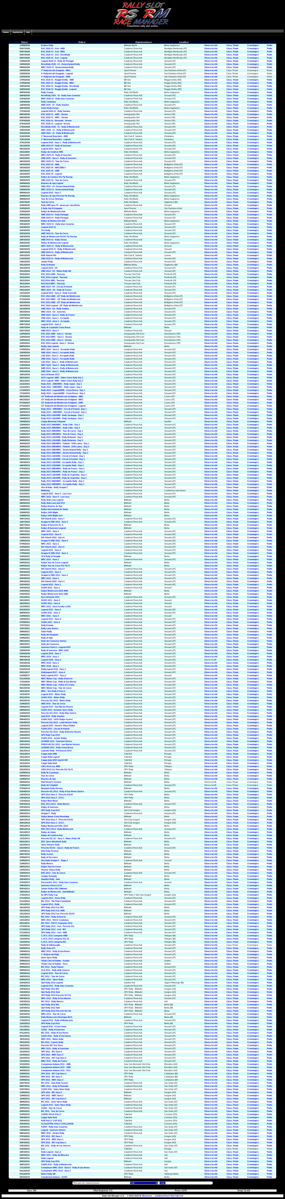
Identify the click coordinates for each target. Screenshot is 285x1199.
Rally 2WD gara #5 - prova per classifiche (60, 205)
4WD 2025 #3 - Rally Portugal (54, 215)
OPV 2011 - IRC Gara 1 (51, 1136)
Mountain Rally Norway (52, 788)
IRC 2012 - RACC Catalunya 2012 (56, 923)
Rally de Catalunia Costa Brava (55, 327)
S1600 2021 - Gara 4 (50, 603)
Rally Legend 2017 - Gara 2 (53, 675)
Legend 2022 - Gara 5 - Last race (56, 494)
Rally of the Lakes (49, 857)
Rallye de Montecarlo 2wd (53, 211)
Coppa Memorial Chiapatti (53, 421)
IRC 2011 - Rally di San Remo (54, 1033)
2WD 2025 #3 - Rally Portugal (54, 218)
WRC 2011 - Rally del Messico (55, 1155)
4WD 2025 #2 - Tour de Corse (54, 233)
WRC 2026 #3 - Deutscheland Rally (57, 67)
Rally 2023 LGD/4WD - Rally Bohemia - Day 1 (62, 437)
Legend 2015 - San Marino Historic (57, 707)
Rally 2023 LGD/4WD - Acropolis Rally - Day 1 (62, 462)
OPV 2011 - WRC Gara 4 (52, 1055)
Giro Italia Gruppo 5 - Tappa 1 (54, 860)
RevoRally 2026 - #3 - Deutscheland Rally (60, 64)
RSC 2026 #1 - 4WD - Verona (54, 114)
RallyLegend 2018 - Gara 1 (53, 669)
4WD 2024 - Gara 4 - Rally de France (58, 315)
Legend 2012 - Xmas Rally (53, 898)
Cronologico (253, 45)
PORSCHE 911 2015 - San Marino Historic (60, 744)
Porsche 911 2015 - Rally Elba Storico (58, 713)
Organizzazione (142, 42)
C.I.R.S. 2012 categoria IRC (53, 942)
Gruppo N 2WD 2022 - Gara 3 (54, 553)
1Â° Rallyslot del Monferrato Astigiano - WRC (62, 399)
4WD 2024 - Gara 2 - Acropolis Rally (58, 352)
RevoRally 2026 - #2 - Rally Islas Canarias (60, 95)
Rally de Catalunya (50, 773)
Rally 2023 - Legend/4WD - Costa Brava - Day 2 (63, 393)
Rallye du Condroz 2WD (52, 152)
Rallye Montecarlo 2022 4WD (54, 591)
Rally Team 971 (48, 948)
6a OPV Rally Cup (49, 895)
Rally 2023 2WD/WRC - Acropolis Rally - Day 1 (62, 481)
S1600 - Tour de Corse (51, 1108)
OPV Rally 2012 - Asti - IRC (53, 929)
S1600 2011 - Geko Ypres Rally (55, 1089)
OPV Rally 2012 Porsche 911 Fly (56, 995)
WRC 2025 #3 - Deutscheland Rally (57, 189)
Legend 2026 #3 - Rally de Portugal (57, 61)
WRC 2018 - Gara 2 (50, 663)
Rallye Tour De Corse (51, 867)
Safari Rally (46, 631)
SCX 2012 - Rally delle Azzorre (55, 970)
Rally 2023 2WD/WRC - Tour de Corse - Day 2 (62, 434)
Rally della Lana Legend (52, 500)
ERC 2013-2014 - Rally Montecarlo (57, 829)
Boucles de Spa (48, 779)
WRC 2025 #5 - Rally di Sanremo (56, 155)
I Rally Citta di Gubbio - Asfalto (55, 961)
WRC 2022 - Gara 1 (50, 578)
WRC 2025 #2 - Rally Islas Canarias (57, 224)
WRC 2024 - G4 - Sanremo (53, 312)
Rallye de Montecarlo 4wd (53, 221)
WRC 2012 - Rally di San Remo (55, 951)
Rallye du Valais (48, 832)
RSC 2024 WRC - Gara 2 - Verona (56, 337)
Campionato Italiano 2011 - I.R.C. (56, 1070)
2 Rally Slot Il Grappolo (51, 208)
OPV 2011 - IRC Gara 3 (51, 1077)
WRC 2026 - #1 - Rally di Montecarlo (58, 130)
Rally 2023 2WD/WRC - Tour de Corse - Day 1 (62, 431)
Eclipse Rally (47, 45)
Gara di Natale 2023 (50, 374)
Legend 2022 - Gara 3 (51, 550)
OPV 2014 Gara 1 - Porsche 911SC (57, 820)
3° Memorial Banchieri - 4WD (54, 136)
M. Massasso (146, 1196)
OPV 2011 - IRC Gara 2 (51, 1092)
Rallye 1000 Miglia (49, 512)
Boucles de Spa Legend (52, 183)
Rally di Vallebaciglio (50, 945)
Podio (269, 45)
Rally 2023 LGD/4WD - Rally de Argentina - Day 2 (64, 478)
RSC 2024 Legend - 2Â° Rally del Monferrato (61, 305)
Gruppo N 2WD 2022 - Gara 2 (54, 575)
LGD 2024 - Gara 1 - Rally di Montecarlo (59, 362)
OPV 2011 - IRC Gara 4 (51, 1052)
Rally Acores (47, 854)
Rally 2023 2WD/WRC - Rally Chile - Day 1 (60, 425)
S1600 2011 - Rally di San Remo (56, 1036)
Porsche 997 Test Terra (52, 1045)
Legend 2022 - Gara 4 (51, 534)
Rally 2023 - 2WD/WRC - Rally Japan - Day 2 (61, 387)
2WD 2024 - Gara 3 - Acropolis (55, 318)
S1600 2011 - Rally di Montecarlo (56, 1164)
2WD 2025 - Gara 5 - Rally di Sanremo (58, 158)
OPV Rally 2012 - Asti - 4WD (54, 932)
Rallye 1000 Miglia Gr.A (52, 515)
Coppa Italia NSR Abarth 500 (54, 760)
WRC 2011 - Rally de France (54, 1061)
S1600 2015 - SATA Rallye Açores (57, 719)
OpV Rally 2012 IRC (50, 989)
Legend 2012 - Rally (50, 904)
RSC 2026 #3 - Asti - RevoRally (55, 55)
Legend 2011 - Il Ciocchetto (53, 1026)
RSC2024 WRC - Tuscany (53, 283)
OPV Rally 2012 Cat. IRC (52, 907)
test (43, 1149)
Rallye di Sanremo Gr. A (52, 525)
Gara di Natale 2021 (50, 597)
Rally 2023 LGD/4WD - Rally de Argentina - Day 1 (64, 475)
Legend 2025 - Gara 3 (51, 193)
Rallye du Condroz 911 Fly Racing (56, 177)
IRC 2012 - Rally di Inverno (53, 917)
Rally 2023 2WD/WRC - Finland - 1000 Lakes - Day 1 (65, 443)
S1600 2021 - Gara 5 (50, 600)
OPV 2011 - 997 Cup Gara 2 (53, 1099)
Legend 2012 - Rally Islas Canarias (57, 986)
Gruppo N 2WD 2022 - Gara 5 (54, 522)
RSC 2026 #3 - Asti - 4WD (53, 48)
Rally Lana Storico (49, 628)
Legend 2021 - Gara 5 (51, 609)
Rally (81, 42)
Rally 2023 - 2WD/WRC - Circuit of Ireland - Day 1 (64, 409)
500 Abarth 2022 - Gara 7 (52, 519)
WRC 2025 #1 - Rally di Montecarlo (57, 246)
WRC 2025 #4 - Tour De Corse (55, 161)
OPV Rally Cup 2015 (50, 735)
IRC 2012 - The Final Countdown (56, 901)
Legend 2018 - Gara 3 (51, 653)
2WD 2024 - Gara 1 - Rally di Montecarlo (59, 371)
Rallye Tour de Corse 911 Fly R (55, 566)
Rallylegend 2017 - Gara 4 (53, 672)
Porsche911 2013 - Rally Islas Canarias (59, 882)
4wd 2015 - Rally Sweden (52, 716)
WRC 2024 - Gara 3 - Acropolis (55, 321)
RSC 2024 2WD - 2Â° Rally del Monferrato (60, 302)
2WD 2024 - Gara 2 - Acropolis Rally (58, 359)
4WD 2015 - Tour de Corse (53, 704)
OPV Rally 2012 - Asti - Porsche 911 (57, 926)
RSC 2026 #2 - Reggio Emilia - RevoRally (60, 86)
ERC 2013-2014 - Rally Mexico (55, 804)
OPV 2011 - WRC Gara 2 (52, 1095)
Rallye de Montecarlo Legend (54, 243)
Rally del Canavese (50, 644)
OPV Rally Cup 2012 (50, 1023)
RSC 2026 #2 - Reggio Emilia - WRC (57, 83)
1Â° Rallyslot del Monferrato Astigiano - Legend (63, 406)
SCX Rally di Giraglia (50, 556)
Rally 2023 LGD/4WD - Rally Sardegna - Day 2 (62, 418)
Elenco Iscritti (211, 45)
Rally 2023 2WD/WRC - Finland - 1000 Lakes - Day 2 (65, 446)
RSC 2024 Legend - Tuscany (54, 277)
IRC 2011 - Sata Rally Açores (54, 1083)
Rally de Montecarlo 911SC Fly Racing (59, 236)
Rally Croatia (47, 92)
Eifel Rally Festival (49, 851)
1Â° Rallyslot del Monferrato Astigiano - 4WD (62, 396)
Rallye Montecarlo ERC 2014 (54, 826)
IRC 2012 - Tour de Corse (52, 976)
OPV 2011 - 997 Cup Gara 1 (53, 1142)
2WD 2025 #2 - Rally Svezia (54, 240)
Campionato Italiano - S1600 (54, 1177)
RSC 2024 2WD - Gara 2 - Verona (56, 340)
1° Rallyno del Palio (50, 954)
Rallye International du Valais (54, 509)
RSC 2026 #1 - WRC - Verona (54, 117)
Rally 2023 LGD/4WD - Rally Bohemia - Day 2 (62, 440)
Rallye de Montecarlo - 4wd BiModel (57, 892)
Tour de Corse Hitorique (52, 199)
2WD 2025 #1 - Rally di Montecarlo (57, 258)
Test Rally (45, 230)
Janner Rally (47, 262)
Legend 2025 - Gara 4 (51, 149)
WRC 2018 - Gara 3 (50, 657)
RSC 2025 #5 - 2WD (50, 171)
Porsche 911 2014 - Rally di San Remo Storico (62, 791)
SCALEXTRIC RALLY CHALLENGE (57, 1124)
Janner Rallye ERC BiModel (54, 888)
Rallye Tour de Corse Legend (54, 562)
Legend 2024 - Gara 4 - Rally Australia (59, 293)
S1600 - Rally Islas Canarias (54, 1127)
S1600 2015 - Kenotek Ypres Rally (57, 710)
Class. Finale (232, 45)
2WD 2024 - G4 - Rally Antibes (55, 309)
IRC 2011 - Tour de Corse (52, 1111)
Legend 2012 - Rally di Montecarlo (57, 1020)
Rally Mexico (47, 863)
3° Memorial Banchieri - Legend (55, 139)
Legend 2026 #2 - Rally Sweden (55, 111)
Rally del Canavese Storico (53, 641)
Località (183, 42)
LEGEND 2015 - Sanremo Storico (56, 741)
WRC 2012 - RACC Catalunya (55, 920)
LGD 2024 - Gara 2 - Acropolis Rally (57, 356)
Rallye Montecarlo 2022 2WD (54, 594)
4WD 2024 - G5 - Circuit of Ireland (56, 287)
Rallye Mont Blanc (49, 801)
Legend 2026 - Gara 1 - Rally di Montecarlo (61, 142)
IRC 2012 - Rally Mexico (52, 1001)
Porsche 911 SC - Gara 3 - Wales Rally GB (60, 838)
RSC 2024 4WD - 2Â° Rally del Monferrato (60, 296)
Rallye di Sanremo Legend (53, 528)
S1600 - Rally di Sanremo (53, 1030)
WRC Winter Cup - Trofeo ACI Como (57, 685)
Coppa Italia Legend (50, 757)
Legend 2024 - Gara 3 (51, 324)
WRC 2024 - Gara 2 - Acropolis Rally (58, 349)
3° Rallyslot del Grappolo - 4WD (55, 77)
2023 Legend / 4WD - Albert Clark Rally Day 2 (62, 381)
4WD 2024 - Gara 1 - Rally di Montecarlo (59, 368)
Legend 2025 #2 (48, 227)
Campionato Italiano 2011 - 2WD (56, 1067)
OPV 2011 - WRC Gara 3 (52, 1080)
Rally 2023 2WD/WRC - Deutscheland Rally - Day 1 (64, 450)
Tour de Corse (47, 202)
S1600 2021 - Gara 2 (50, 622)
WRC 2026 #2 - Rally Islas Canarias (57, 99)
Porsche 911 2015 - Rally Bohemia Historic (61, 732)
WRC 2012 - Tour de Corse (53, 1014)
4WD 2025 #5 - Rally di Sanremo (56, 146)
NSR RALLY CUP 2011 (51, 1120)
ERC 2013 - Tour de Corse (53, 873)
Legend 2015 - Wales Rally (53, 694)
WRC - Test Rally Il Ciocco (53, 691)
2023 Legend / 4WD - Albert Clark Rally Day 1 (62, 378)
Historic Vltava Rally (50, 870)
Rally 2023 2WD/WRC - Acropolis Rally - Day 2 (62, 484)
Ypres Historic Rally (50, 845)
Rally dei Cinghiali (49, 785)
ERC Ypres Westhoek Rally (53, 841)
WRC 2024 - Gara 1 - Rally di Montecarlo (60, 365)
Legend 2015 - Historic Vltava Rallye (58, 725)
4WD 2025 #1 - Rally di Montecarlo (57, 252)
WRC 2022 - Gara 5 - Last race (55, 497)
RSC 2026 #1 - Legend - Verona (55, 124)
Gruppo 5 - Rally (48, 813)
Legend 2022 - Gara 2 (51, 572)
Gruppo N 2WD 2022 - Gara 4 (54, 541)
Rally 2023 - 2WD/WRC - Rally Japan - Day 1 (61, 384)
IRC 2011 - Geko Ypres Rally (54, 1102)
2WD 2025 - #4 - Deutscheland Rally (58, 186)
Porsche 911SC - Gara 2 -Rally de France (60, 848)
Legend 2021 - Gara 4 (51, 619)
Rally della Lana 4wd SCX (53, 503)
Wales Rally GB (48, 1174)
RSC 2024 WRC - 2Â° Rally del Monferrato (60, 299)
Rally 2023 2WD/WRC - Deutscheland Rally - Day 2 (64, 453)
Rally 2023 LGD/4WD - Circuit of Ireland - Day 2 (63, 459)
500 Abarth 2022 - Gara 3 (52, 581)
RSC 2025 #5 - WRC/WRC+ (53, 167)
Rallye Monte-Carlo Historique (55, 816)
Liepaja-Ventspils (49, 876)
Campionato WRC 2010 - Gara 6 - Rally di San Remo (65, 1167)
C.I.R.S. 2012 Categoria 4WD (54, 936)
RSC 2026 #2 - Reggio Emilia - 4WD (57, 80)
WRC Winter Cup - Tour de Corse (56, 688)
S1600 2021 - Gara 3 (50, 613)
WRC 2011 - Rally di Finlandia (54, 1086)
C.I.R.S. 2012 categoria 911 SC (55, 939)
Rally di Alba (47, 638)
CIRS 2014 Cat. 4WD (50, 766)
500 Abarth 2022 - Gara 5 (52, 547)
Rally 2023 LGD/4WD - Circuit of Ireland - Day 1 (63, 456)
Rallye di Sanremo (49, 807)
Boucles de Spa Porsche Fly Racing (58, 196)
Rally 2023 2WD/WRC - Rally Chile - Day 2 (60, 428)
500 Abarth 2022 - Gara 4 (52, 569)
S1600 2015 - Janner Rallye (54, 738)
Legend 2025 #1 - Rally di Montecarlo (58, 249)
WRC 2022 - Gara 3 (50, 544)
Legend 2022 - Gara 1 (51, 584)
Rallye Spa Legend (50, 346)
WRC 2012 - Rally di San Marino (56, 998)
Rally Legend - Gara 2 (51, 1152)
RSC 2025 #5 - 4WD (50, 164)
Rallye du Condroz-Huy (52, 835)
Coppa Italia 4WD (49, 754)
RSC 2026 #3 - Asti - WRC (53, 51)
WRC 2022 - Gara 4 (50, 531)
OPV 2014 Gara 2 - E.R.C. (52, 798)
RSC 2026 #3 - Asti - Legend (54, 58)
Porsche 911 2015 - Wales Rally (56, 700)
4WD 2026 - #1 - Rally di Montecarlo (57, 133)
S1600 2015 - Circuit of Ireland (55, 729)
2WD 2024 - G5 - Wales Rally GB (56, 271)
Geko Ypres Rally (49, 957)
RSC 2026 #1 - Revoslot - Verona (56, 120)
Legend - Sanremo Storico (53, 1130)
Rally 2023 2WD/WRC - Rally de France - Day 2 (63, 472)
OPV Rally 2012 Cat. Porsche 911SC (58, 914)
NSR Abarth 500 (48, 255)
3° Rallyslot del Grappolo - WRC (56, 70)
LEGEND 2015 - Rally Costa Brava (57, 747)
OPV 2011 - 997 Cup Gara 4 (53, 1058)
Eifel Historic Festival (51, 782)
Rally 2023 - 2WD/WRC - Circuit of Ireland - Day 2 (64, 412)
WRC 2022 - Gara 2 (50, 559)
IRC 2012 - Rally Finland (52, 967)
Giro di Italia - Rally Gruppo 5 (54, 487)
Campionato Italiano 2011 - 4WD (56, 1064)
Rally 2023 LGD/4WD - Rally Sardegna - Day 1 (62, 415)
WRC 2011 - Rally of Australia (55, 1048)
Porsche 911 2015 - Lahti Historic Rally (59, 722)
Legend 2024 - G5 (49, 268)
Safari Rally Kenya (50, 108)
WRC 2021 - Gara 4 (50, 616)
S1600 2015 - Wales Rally (53, 697)
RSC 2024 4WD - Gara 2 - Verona (56, 334)
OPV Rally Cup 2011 (50, 1161)
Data (23, 42)
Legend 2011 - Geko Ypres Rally (56, 1105)
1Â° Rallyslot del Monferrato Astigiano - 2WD (62, 403)
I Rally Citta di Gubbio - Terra (54, 964)
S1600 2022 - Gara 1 (50, 588)
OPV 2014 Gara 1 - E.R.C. (52, 823)
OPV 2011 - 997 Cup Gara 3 (53, 1073)
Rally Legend (47, 1158)
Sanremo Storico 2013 (51, 885)
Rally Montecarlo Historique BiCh (56, 1017)
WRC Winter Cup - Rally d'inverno (56, 678)
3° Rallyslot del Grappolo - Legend (57, 73)
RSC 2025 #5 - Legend (51, 174)
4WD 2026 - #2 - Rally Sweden (55, 105)
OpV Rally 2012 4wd (50, 992)
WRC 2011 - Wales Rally (52, 1039)
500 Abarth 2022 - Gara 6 (52, 537)
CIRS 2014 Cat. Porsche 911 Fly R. (57, 769)
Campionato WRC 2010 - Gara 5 (56, 1171)
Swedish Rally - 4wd (50, 879)
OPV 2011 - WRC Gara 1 (52, 1139)
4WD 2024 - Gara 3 (50, 330)
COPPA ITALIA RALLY (51, 1114)
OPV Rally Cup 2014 (50, 810)
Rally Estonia (47, 625)
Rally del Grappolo (49, 635)
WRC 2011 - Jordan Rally (52, 1133)
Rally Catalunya (48, 102)
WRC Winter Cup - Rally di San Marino (58, 682)
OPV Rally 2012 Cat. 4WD (53, 910)
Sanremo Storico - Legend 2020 (56, 647)
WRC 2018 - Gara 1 (50, 666)
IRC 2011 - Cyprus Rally (52, 1042)
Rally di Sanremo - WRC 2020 (55, 650)
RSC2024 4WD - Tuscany (52, 280)
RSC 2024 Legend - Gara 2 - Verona (57, 343)
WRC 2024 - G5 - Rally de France (56, 290)
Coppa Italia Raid (49, 763)
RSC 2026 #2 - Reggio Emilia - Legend (58, 89)
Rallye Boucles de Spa (51, 506)
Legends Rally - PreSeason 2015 (56, 751)
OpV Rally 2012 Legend (52, 983)
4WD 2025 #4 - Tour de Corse (54, 180)
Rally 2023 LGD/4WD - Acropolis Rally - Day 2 (62, 465)
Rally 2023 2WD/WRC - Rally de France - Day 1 (63, 468)
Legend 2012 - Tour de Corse (54, 973)
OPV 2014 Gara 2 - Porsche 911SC (57, 794)
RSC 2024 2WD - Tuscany (53, 274)
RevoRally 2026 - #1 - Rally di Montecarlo (60, 127)
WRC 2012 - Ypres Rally (52, 979)
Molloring (45, 490)
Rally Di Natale (48, 265)
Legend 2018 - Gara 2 (51, 660)
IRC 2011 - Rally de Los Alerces (56, 1146)
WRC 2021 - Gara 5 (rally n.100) (55, 606)
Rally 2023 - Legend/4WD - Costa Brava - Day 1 (63, 390)
